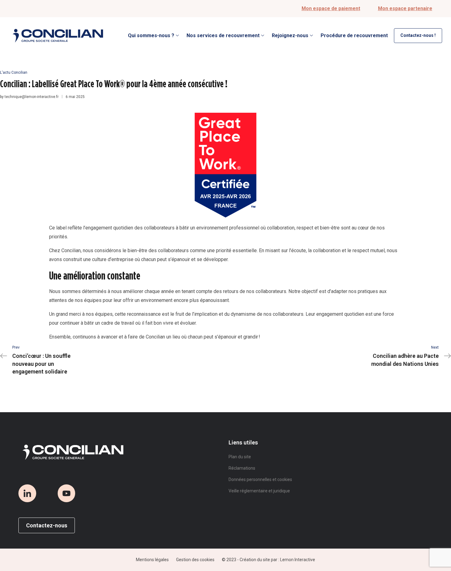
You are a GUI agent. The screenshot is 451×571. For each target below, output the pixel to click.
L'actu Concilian (13, 72)
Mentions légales (152, 559)
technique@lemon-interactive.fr (32, 97)
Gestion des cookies (195, 559)
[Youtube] (66, 493)
